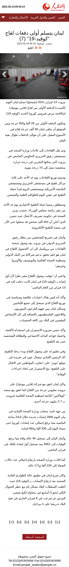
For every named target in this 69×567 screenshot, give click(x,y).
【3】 (42, 522)
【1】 (57, 522)
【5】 (27, 522)
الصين (61, 17)
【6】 (19, 522)
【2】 (50, 522)
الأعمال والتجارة (18, 17)
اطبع (30, 47)
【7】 (11, 522)
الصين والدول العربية (43, 17)
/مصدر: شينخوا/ (44, 43)
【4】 (34, 522)
